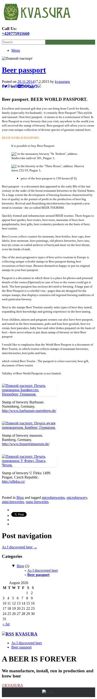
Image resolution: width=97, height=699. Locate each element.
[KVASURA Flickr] (19, 86)
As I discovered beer (19, 547)
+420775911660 (15, 33)
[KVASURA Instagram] (22, 86)
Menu (15, 50)
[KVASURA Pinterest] (26, 86)
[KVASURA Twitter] (6, 86)
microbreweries (53, 498)
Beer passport (24, 70)
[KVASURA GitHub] (35, 86)
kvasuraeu (62, 82)
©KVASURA (12, 685)
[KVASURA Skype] (29, 86)
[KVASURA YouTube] (32, 86)
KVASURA (26, 633)
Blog (20, 498)
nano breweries (37, 502)
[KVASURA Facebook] (3, 86)
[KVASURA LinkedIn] (12, 86)
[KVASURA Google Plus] (9, 86)
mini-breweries (13, 502)
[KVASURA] (37, 20)
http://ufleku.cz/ (13, 481)
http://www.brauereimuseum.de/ (25, 444)
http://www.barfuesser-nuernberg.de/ (29, 411)
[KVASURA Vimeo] (39, 86)
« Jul (6, 624)
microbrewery (77, 498)
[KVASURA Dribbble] (16, 86)
